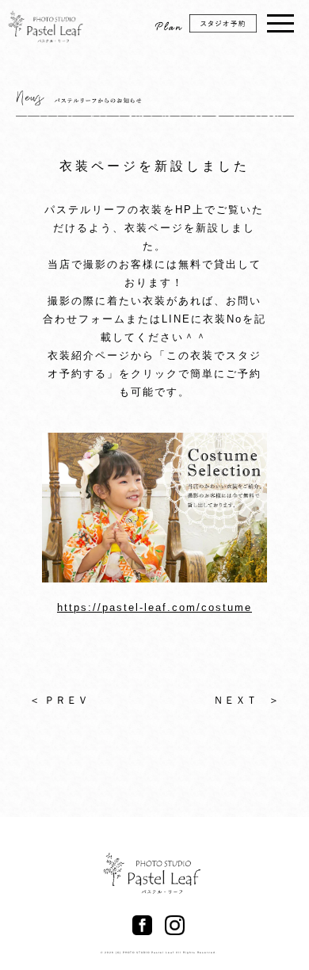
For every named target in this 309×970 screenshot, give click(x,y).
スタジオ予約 (231, 29)
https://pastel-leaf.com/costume (154, 607)
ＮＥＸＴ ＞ (246, 700)
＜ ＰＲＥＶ (59, 700)
